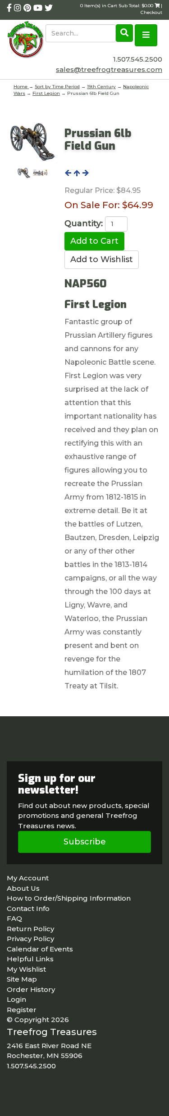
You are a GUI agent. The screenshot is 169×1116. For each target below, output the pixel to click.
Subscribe (85, 842)
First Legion (46, 93)
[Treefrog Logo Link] (26, 40)
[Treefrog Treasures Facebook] (10, 8)
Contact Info (28, 908)
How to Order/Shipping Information (69, 898)
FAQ (14, 918)
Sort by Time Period (57, 86)
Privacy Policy (30, 938)
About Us (23, 888)
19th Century (101, 86)
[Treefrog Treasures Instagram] (18, 8)
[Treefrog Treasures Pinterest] (28, 8)
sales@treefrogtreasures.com (109, 69)
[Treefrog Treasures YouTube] (39, 8)
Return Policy (30, 928)
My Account (28, 878)
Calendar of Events (40, 949)
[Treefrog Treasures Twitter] (49, 8)
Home (21, 86)
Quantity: (83, 223)
